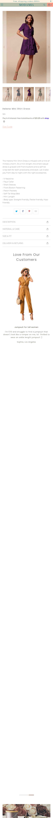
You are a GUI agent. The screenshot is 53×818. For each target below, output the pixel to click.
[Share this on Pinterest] (29, 211)
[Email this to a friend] (35, 211)
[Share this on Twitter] (16, 211)
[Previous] (4, 47)
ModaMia (26, 5)
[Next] (49, 47)
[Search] (44, 5)
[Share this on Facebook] (23, 211)
